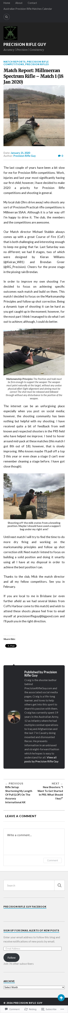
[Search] (6, 17)
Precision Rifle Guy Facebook (24, 906)
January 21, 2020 (20, 152)
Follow (11, 957)
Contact (32, 2)
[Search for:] (34, 885)
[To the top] (61, 997)
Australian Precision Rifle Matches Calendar (27, 8)
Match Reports (14, 61)
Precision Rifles (37, 64)
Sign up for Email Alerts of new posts (31, 930)
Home (6, 2)
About (18, 2)
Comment (52, 860)
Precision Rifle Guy (24, 44)
